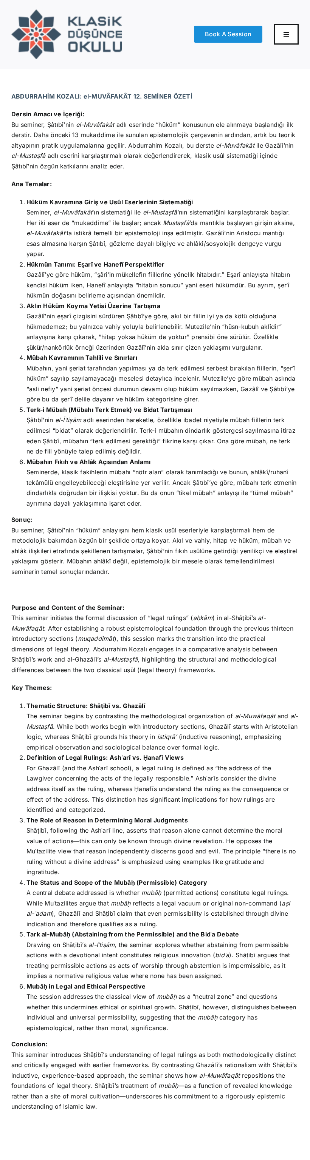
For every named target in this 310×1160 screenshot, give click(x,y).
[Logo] (66, 12)
